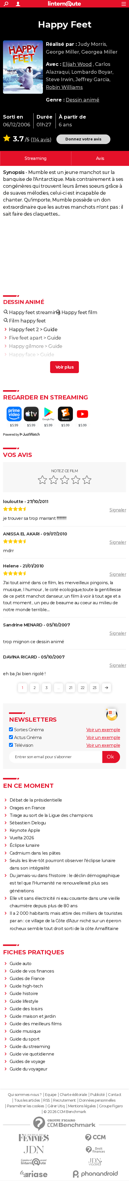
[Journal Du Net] (33, 1149)
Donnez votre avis (83, 139)
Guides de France (27, 978)
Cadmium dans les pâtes (35, 853)
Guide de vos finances (32, 971)
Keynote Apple (25, 830)
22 (83, 687)
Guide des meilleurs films (36, 1023)
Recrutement (64, 1100)
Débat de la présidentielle (36, 800)
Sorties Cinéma (28, 729)
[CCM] (95, 1137)
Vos (100, 158)
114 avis (41, 140)
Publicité (97, 1095)
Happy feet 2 (24, 329)
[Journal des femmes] (33, 1137)
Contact (115, 1095)
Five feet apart (26, 338)
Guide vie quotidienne (32, 1054)
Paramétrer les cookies (25, 1106)
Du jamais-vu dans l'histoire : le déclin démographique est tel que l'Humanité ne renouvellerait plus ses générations (65, 883)
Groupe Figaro (111, 1106)
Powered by (11, 434)
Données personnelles (97, 1100)
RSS (46, 1100)
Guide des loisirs (26, 1009)
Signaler (118, 510)
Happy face (22, 355)
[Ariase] (33, 1174)
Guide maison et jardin (33, 1016)
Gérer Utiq (55, 1106)
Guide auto (21, 963)
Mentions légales (82, 1106)
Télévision (23, 745)
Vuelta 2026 (22, 838)
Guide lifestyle (24, 1001)
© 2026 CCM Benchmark (65, 1112)
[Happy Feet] (23, 67)
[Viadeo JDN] (95, 1162)
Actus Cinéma (27, 737)
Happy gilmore (26, 346)
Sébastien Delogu (28, 823)
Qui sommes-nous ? (25, 1095)
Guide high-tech (26, 986)
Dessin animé (82, 100)
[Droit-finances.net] (95, 1150)
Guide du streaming (30, 1046)
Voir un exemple (103, 729)
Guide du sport (25, 1039)
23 (95, 687)
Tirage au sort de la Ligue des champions (51, 815)
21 (70, 687)
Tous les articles (27, 1100)
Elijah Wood (77, 64)
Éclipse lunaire (25, 845)
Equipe (50, 1095)
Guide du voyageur (28, 1069)
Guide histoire (24, 993)
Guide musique (25, 1031)
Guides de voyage (27, 1061)
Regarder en (35, 158)
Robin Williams (64, 87)
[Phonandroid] (95, 1174)
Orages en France (27, 808)
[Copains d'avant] (33, 1162)
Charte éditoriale (73, 1095)
